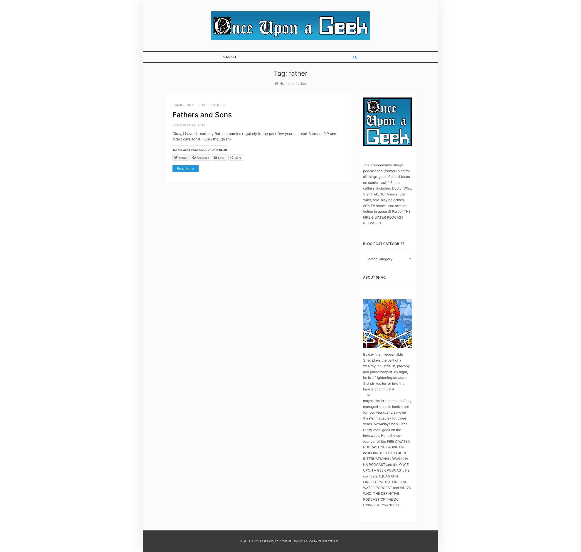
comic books (184, 105)
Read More (185, 168)
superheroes (214, 105)
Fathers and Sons (202, 114)
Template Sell (329, 541)
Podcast (229, 56)
